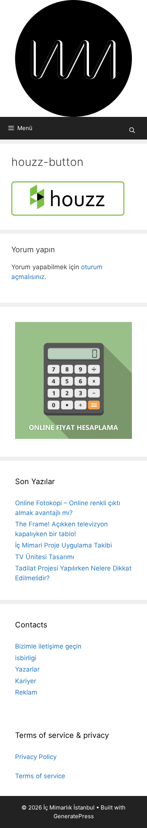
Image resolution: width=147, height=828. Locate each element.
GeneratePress (74, 816)
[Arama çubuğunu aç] (132, 130)
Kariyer (25, 681)
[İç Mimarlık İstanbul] (73, 58)
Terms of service (40, 776)
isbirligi (25, 658)
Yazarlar (27, 669)
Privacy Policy (36, 757)
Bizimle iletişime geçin (48, 646)
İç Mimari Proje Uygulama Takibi (63, 545)
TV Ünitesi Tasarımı (44, 557)
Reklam (26, 692)
